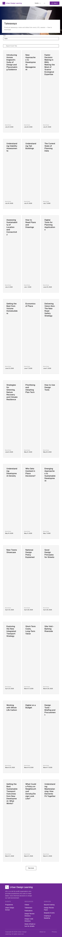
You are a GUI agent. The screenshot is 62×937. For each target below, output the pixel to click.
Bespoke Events (49, 913)
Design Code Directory (29, 920)
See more (31, 868)
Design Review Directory (29, 915)
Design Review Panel (49, 909)
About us (42, 932)
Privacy (54, 932)
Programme (9, 905)
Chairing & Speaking (47, 917)
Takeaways (28, 908)
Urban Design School (9, 909)
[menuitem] (38, 3)
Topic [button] (6, 38)
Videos (27, 905)
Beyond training (49, 905)
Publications (28, 911)
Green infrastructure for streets (30, 925)
